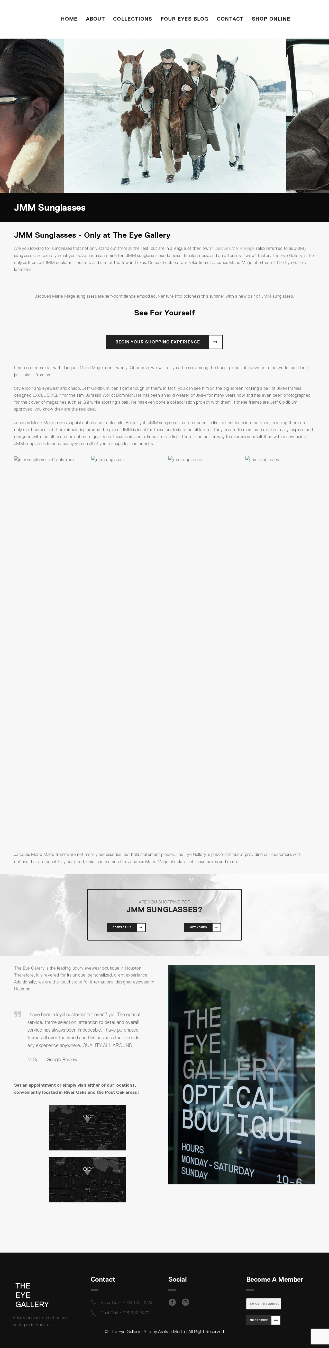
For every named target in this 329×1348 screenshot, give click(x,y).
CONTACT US (122, 927)
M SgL (34, 1059)
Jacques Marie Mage (235, 248)
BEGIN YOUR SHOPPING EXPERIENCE (157, 342)
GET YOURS (198, 927)
